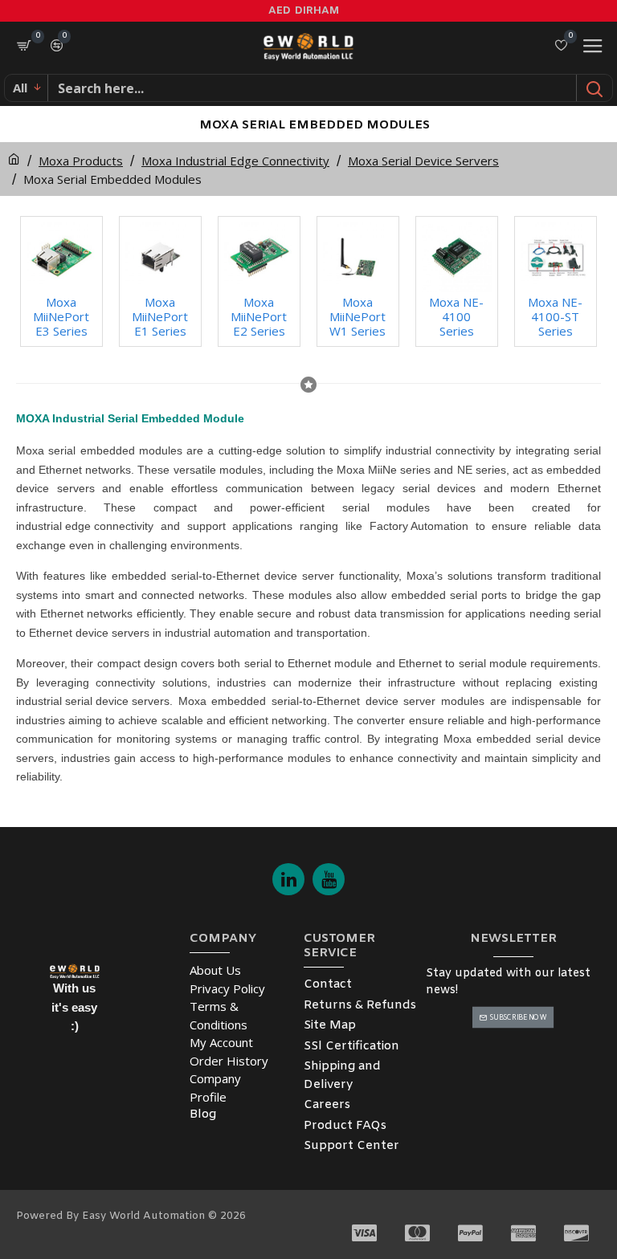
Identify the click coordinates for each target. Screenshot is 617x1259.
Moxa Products (81, 161)
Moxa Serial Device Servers (423, 161)
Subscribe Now (518, 1017)
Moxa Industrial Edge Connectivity (235, 161)
